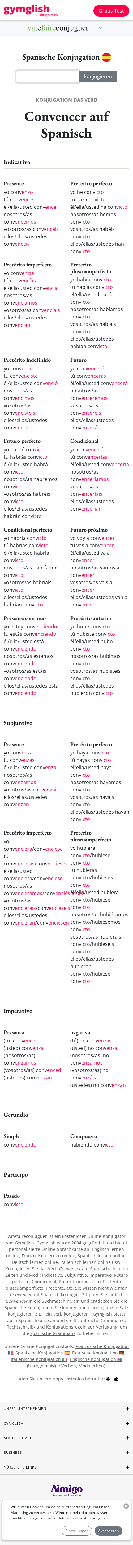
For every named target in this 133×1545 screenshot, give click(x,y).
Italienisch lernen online (85, 1262)
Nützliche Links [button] (20, 1467)
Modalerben (91, 1366)
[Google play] (108, 1378)
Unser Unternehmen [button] (25, 1408)
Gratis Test (111, 10)
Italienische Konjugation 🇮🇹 (39, 1359)
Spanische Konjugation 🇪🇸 (42, 1353)
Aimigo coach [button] (18, 1438)
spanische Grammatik (52, 1333)
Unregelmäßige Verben (52, 1366)
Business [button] (13, 1452)
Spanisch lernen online (102, 1256)
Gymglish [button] (14, 1423)
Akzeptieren (108, 1530)
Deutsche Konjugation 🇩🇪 (98, 1353)
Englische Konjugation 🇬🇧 (96, 1359)
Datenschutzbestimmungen (81, 1518)
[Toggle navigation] (100, 28)
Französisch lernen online (48, 1256)
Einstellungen (76, 1530)
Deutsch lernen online (35, 1262)
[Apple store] (116, 1378)
